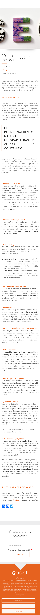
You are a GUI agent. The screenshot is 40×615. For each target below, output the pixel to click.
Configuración (18, 600)
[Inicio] (20, 572)
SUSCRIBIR (19, 555)
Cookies (20, 595)
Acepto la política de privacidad (20, 550)
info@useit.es (20, 578)
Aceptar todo (18, 611)
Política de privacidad (20, 594)
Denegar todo (18, 605)
